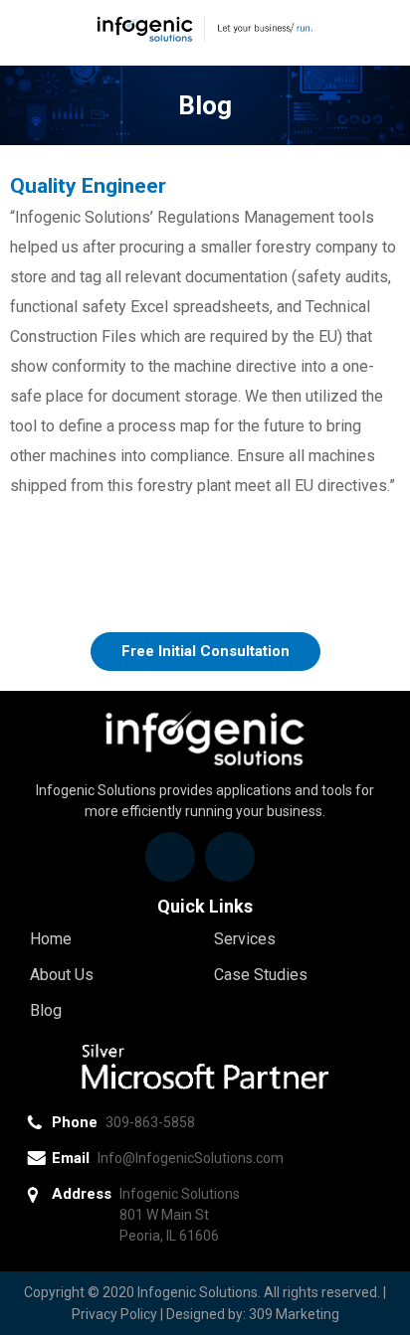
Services (245, 938)
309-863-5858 (150, 1122)
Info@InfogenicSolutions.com (191, 1158)
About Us (62, 974)
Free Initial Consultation (205, 651)
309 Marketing (294, 1314)
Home (51, 938)
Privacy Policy (114, 1314)
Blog (46, 1010)
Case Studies (261, 974)
